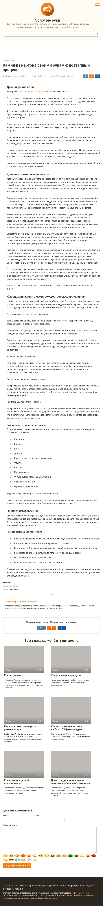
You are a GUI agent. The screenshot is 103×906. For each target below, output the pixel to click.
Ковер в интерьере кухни (66, 675)
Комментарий (10, 825)
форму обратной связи (48, 898)
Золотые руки (47, 20)
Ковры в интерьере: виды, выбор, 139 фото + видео (67, 728)
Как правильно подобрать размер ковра (20, 728)
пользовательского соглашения (79, 895)
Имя (5, 815)
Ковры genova (12, 675)
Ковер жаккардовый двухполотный (17, 782)
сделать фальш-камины (40, 91)
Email (37, 815)
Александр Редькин (15, 601)
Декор (43, 76)
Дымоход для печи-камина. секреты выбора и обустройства (71, 782)
